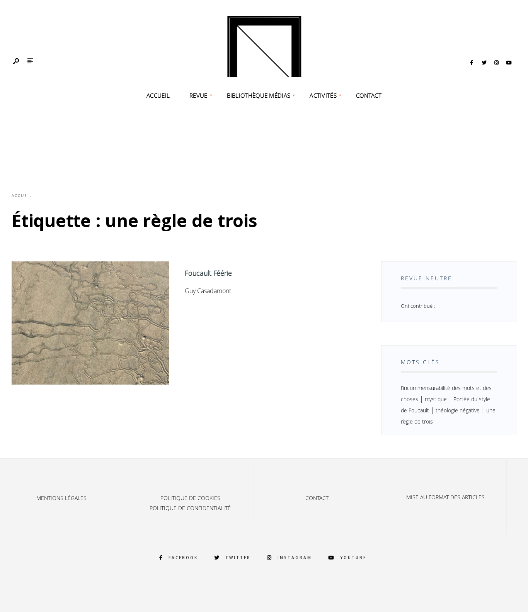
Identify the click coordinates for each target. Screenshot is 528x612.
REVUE (198, 95)
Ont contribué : (418, 305)
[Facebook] (471, 63)
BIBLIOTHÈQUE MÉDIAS (259, 95)
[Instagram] (496, 63)
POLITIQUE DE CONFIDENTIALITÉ (190, 508)
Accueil (158, 95)
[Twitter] (484, 63)
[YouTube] (508, 63)
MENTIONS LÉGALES (61, 498)
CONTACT (369, 95)
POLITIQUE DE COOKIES (190, 498)
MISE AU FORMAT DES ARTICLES (445, 497)
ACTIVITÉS (323, 95)
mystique (436, 399)
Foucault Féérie (208, 273)
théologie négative (458, 410)
